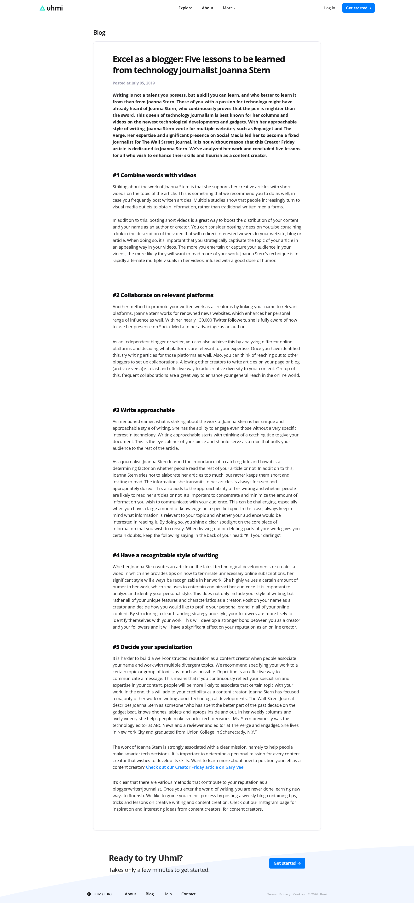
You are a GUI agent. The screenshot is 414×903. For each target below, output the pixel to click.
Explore (185, 8)
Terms (271, 894)
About (207, 8)
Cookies (299, 894)
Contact (188, 894)
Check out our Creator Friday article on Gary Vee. (195, 767)
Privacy (284, 894)
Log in (329, 8)
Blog (99, 32)
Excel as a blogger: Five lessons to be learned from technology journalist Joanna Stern (199, 64)
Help (167, 894)
